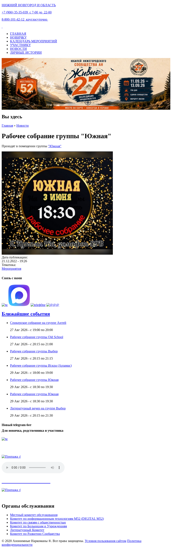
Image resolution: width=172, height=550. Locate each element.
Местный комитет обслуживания (33, 515)
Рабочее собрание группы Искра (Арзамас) (41, 365)
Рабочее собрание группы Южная (34, 380)
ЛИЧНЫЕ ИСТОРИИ (26, 52)
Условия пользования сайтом (105, 541)
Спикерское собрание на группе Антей (38, 323)
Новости (22, 125)
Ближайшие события (26, 314)
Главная (7, 125)
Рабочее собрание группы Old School (36, 337)
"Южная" (54, 146)
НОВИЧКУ (18, 37)
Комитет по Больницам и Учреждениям (38, 526)
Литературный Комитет (27, 530)
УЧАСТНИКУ (20, 45)
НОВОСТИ (18, 49)
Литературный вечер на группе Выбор (38, 408)
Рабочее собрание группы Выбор (34, 351)
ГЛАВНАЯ (18, 33)
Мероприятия (11, 268)
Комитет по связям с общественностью (38, 522)
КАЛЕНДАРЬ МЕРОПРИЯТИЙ (33, 41)
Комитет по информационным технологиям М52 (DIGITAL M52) (57, 518)
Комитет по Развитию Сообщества (35, 534)
